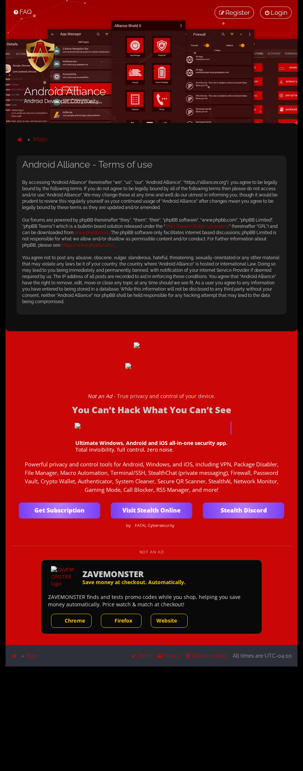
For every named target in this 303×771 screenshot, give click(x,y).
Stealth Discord (244, 510)
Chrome (75, 620)
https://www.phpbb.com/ (88, 245)
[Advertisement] (151, 718)
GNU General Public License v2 (197, 226)
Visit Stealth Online (151, 510)
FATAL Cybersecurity (154, 525)
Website (166, 620)
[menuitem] (22, 11)
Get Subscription (59, 510)
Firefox (123, 620)
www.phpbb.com (92, 232)
